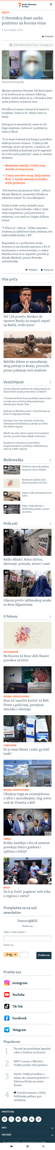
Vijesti (6, 12)
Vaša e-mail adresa (15, 932)
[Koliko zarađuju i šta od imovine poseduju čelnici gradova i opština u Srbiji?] (27, 822)
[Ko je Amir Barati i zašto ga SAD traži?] (27, 728)
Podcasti (10, 524)
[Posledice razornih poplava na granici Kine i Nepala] (12, 470)
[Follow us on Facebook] (4, 1119)
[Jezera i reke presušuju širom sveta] (12, 496)
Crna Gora (10, 745)
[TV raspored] (38, 1119)
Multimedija (13, 460)
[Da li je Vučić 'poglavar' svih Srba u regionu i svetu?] (27, 870)
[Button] (47, 37)
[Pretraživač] (43, 1146)
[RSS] (31, 1119)
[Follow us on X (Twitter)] (11, 1119)
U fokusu (11, 617)
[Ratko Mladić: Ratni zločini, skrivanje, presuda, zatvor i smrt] (27, 542)
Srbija (7, 839)
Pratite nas (44, 955)
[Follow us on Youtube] (18, 1119)
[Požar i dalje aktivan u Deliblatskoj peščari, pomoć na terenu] (12, 509)
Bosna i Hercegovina (16, 696)
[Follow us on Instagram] (25, 1119)
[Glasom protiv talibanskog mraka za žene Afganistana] (27, 583)
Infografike (11, 652)
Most (7, 888)
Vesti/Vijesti (14, 382)
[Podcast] (27, 1146)
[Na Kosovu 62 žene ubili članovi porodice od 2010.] (12, 483)
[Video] (11, 1146)
